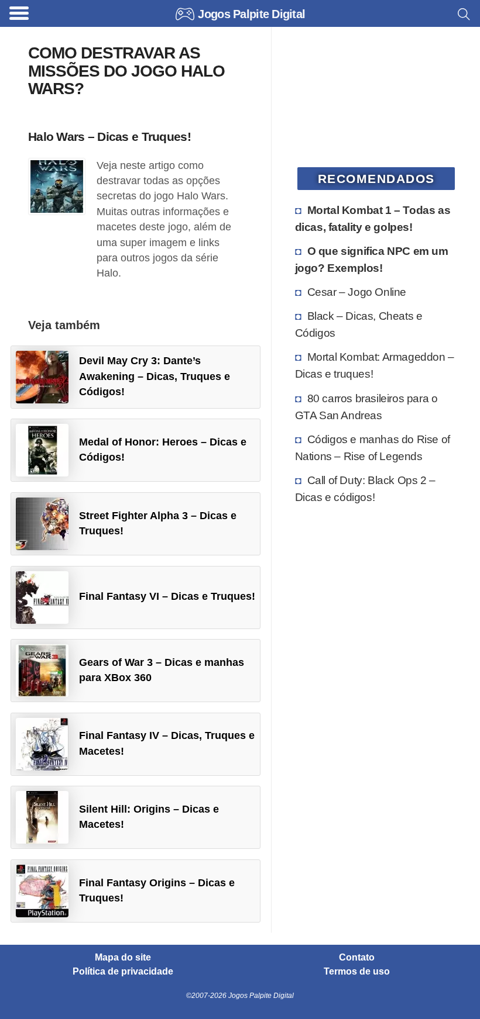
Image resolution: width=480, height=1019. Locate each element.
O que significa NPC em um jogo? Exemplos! (371, 259)
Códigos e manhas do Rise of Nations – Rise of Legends (372, 447)
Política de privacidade (123, 971)
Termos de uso (357, 971)
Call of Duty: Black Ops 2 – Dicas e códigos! (365, 488)
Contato (357, 957)
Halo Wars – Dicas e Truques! (109, 136)
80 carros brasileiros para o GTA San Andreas (366, 407)
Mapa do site (123, 957)
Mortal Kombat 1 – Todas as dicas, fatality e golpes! (373, 218)
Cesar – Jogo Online (356, 291)
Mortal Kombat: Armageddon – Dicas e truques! (374, 365)
